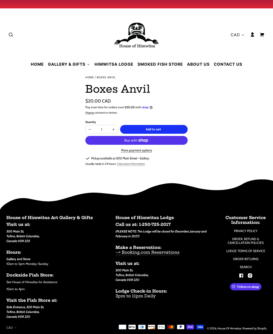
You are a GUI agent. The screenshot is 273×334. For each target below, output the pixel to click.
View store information (131, 164)
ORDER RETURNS (245, 259)
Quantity (90, 122)
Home (89, 77)
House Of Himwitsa (229, 328)
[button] (10, 34)
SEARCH (246, 267)
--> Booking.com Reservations (147, 252)
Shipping (89, 112)
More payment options (136, 150)
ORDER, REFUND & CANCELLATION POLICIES (246, 241)
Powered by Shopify (254, 328)
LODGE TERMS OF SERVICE (245, 251)
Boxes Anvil (106, 77)
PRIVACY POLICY (245, 231)
